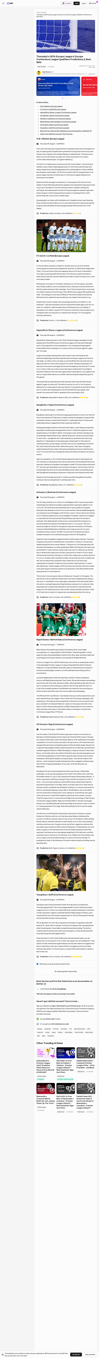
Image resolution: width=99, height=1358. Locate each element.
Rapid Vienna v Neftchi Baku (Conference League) (58, 122)
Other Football (41, 12)
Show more (92, 74)
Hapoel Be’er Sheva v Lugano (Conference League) (58, 112)
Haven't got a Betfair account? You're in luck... (56, 134)
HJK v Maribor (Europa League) (51, 106)
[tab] (64, 98)
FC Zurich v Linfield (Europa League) (53, 109)
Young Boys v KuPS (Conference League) (54, 128)
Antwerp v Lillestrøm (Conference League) (55, 119)
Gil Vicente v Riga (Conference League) (54, 125)
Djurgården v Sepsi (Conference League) (55, 115)
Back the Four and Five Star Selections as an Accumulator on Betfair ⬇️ (65, 131)
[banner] (58, 86)
